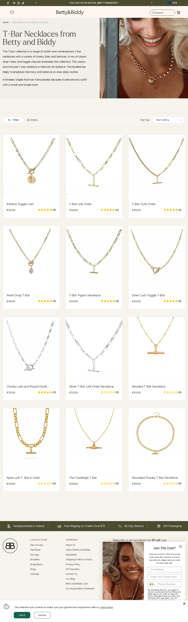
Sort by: (145, 120)
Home (5, 22)
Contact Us (71, 574)
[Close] (184, 604)
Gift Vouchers (73, 569)
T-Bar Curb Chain (144, 204)
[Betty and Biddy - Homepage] (70, 12)
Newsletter (71, 554)
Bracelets (35, 559)
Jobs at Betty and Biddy (78, 549)
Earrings (34, 554)
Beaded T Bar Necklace (148, 386)
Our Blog (70, 578)
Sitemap (34, 574)
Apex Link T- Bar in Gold (23, 478)
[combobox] (162, 13)
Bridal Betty (36, 564)
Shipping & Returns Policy (79, 559)
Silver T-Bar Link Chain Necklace (91, 386)
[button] (141, 12)
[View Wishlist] (12, 12)
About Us (70, 545)
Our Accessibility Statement (80, 588)
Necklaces (35, 549)
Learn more (106, 607)
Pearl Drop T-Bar (18, 295)
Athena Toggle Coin (20, 204)
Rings (33, 569)
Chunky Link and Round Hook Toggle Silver (27, 386)
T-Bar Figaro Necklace (85, 295)
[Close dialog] (180, 546)
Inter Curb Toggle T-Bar (148, 295)
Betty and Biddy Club (77, 583)
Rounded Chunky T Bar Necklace (155, 478)
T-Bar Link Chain (80, 204)
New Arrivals (36, 545)
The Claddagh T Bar (83, 478)
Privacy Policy (73, 564)
